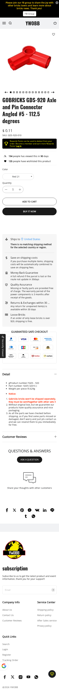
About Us (7, 609)
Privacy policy (44, 625)
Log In (18, 146)
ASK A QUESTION (29, 459)
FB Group (29, 14)
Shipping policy (45, 609)
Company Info (11, 602)
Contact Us (8, 615)
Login (5, 649)
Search (6, 644)
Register (6, 654)
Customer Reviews (12, 620)
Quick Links (9, 636)
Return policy (44, 615)
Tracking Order (10, 660)
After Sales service (47, 620)
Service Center (46, 602)
